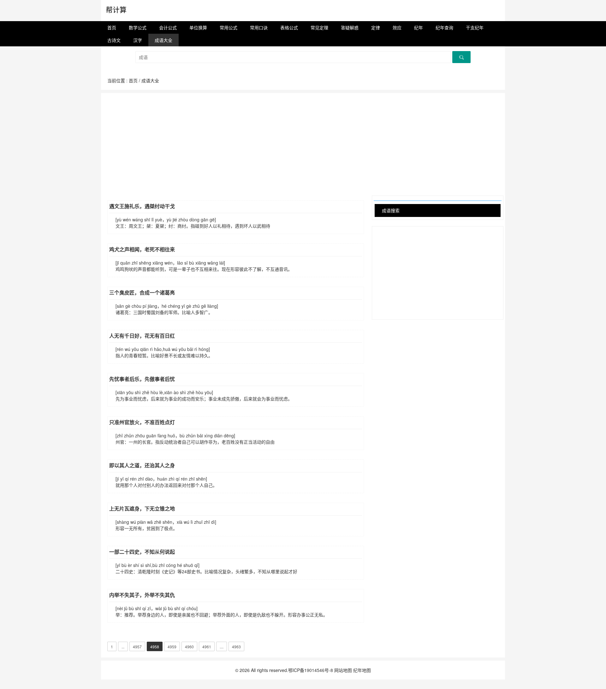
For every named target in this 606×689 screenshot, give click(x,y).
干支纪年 (475, 27)
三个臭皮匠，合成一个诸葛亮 (142, 292)
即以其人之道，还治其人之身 (142, 465)
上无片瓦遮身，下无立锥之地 (142, 508)
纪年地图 (362, 670)
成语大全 (163, 40)
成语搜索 (391, 210)
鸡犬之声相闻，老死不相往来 (142, 249)
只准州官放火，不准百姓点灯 (142, 422)
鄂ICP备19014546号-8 (310, 670)
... (123, 646)
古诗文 (114, 40)
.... (221, 646)
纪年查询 (444, 27)
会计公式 (168, 27)
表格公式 (289, 27)
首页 (111, 27)
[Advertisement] (303, 137)
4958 (154, 646)
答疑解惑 (350, 27)
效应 (397, 27)
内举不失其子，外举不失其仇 (142, 594)
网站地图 (343, 670)
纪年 (418, 27)
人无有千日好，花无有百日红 (142, 335)
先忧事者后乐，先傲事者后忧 (142, 378)
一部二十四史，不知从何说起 (142, 551)
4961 (206, 646)
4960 (189, 646)
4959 (172, 646)
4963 (236, 646)
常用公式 (228, 27)
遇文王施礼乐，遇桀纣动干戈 (142, 206)
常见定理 (319, 27)
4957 (137, 646)
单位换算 (198, 27)
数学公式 (137, 27)
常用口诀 (259, 27)
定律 (375, 27)
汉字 (137, 40)
